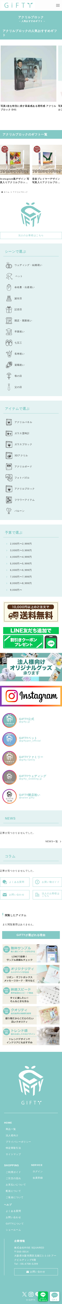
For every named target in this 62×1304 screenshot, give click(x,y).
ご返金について (14, 1197)
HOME (8, 1123)
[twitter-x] (24, 1294)
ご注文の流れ (13, 1178)
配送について (13, 1191)
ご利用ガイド (13, 1172)
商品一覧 (11, 1129)
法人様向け (12, 1135)
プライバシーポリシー (18, 1142)
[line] (38, 1294)
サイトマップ (13, 1154)
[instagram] (31, 1294)
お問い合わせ (13, 1217)
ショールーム (13, 1230)
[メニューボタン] (58, 5)
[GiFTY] (18, 5)
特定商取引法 (13, 1148)
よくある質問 (13, 1211)
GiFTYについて (15, 1223)
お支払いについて (16, 1184)
